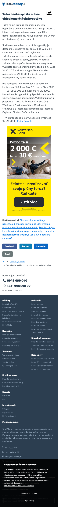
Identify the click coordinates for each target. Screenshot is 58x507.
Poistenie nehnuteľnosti (41, 318)
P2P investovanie (9, 416)
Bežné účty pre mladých (41, 362)
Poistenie (36, 300)
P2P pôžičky (7, 325)
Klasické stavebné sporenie (42, 342)
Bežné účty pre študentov (42, 366)
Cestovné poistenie (39, 308)
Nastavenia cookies (29, 493)
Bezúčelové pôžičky (10, 304)
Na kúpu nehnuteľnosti (11, 334)
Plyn (4, 399)
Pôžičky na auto (8, 308)
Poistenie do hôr (38, 325)
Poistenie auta (37, 304)
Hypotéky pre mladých (11, 345)
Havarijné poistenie (39, 322)
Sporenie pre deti (9, 366)
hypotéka (46, 117)
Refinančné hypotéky (11, 342)
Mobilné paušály (10, 422)
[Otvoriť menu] (54, 4)
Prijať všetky (29, 501)
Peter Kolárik (24, 120)
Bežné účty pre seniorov (41, 369)
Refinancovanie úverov (11, 321)
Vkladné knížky (8, 358)
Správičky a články (17, 262)
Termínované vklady (10, 355)
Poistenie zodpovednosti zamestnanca (41, 330)
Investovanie (9, 405)
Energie (6, 392)
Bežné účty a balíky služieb (42, 358)
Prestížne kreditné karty (12, 386)
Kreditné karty (9, 375)
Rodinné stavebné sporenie (42, 349)
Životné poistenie (38, 311)
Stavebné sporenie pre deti (42, 345)
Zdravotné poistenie (39, 315)
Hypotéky (7, 331)
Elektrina (6, 395)
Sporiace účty (8, 362)
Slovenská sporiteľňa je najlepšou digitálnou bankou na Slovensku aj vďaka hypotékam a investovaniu (26, 224)
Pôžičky (6, 300)
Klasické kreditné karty (11, 379)
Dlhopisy (6, 409)
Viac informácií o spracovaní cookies (19, 486)
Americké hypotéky (10, 338)
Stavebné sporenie (41, 338)
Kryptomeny (7, 412)
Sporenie (7, 351)
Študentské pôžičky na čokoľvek (11, 316)
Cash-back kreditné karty (12, 382)
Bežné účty (37, 355)
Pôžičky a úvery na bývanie (13, 311)
